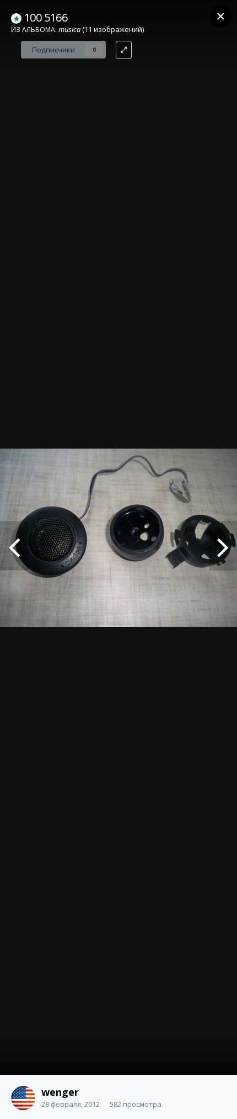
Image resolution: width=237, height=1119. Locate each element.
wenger (60, 1092)
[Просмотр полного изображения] (124, 50)
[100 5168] (14, 546)
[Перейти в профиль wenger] (23, 1098)
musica (69, 29)
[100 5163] (223, 546)
